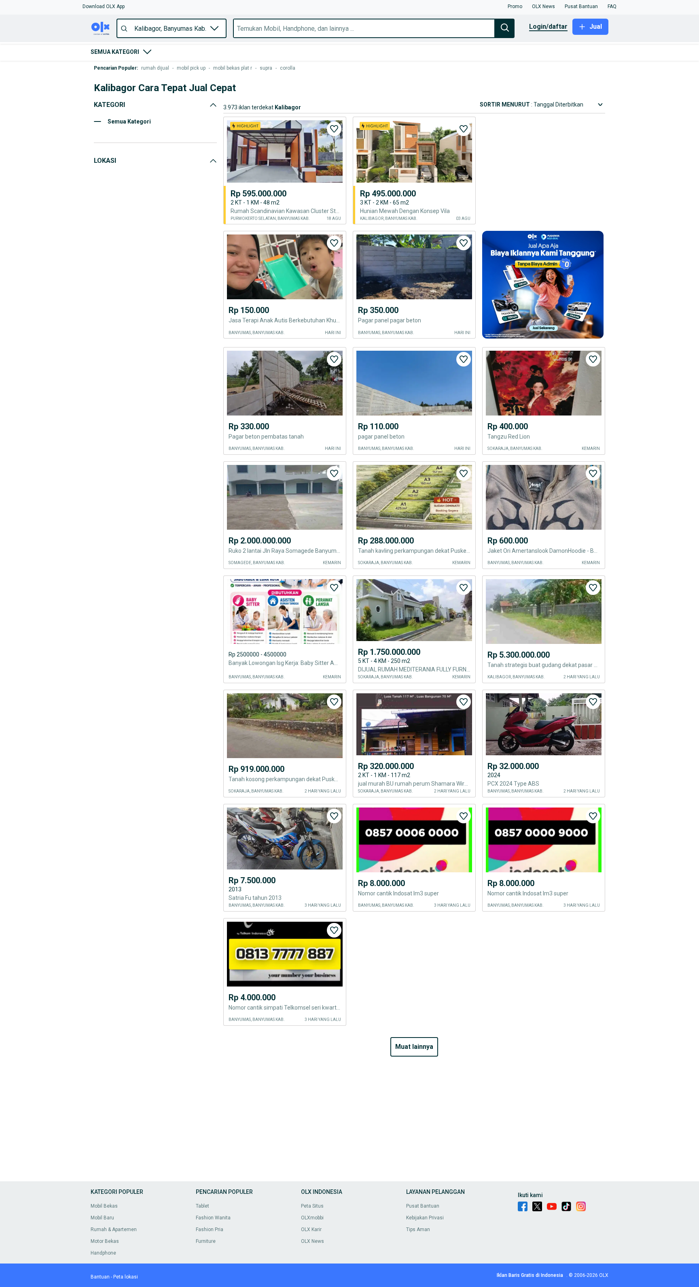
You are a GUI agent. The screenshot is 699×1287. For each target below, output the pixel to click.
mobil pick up (191, 68)
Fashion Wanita (213, 1218)
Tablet (202, 1206)
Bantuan (100, 1277)
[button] (104, 6)
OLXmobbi (312, 1218)
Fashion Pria (209, 1229)
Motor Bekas (105, 1241)
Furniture (206, 1241)
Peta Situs (312, 1206)
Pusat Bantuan (422, 1206)
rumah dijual (155, 68)
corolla (287, 68)
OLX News (312, 1241)
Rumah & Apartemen (114, 1229)
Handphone (103, 1253)
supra (266, 68)
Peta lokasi (125, 1277)
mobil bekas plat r (232, 68)
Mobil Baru (102, 1218)
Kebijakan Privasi (425, 1218)
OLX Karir (311, 1229)
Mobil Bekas (104, 1206)
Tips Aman (418, 1229)
